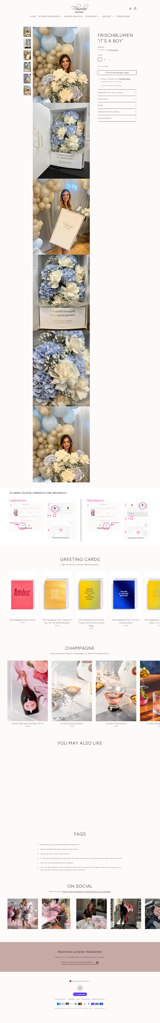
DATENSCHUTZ (60, 999)
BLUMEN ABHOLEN (73, 16)
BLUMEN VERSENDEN (49, 16)
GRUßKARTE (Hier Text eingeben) (110, 93)
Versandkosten (113, 49)
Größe (100, 55)
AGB (78, 999)
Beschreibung (103, 99)
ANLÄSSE (107, 16)
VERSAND (71, 999)
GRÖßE (100, 105)
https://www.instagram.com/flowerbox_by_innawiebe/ (86, 891)
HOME (33, 16)
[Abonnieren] (97, 962)
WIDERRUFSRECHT (98, 999)
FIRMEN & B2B (123, 16)
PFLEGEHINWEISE (104, 118)
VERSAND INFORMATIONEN (108, 112)
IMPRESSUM (85, 999)
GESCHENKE (91, 16)
